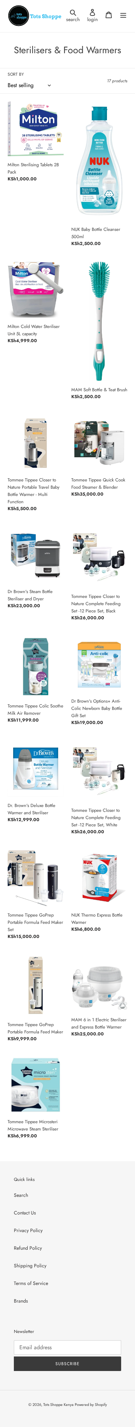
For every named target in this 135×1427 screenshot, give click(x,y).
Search (21, 1195)
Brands (21, 1300)
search (74, 16)
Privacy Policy (28, 1230)
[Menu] (123, 14)
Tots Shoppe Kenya (58, 1404)
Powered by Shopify (91, 1404)
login (94, 16)
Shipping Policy (30, 1265)
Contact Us (25, 1212)
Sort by (16, 74)
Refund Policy (28, 1248)
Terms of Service (31, 1283)
